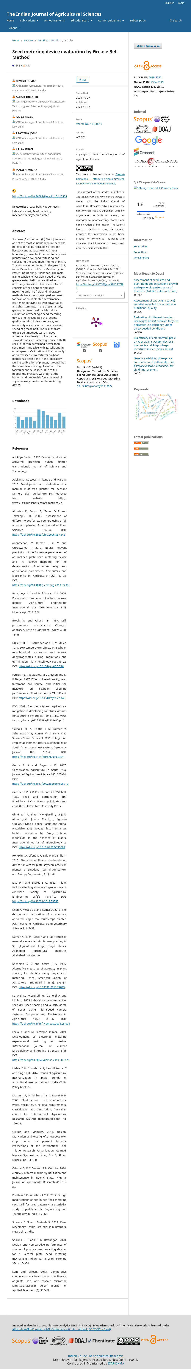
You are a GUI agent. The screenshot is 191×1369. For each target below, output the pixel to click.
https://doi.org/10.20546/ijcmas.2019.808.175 (40, 1060)
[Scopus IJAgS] (144, 122)
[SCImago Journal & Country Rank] (156, 188)
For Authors (140, 252)
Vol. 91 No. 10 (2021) (49, 40)
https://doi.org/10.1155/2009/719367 (42, 847)
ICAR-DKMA (116, 1363)
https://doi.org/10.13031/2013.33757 (35, 901)
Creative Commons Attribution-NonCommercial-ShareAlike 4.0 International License (100, 179)
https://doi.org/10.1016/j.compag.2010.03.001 (41, 585)
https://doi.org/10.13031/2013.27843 (42, 987)
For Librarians (141, 257)
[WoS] (162, 122)
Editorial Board (80, 20)
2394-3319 (157, 82)
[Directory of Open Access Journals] (161, 132)
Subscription (138, 20)
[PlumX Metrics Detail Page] (96, 322)
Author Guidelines (110, 20)
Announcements (54, 20)
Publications (28, 20)
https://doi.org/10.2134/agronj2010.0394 (38, 757)
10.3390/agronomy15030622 (94, 386)
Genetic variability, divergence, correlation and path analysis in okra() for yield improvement (154, 364)
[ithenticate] (102, 1344)
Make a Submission (148, 46)
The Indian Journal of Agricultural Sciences (54, 14)
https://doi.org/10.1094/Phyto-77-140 (42, 698)
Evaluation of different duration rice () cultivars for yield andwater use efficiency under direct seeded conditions (156, 323)
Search (177, 20)
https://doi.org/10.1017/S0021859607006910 (40, 783)
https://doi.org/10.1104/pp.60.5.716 (41, 666)
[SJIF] (142, 132)
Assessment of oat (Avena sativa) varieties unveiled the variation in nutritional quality (155, 304)
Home (10, 20)
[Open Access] (155, 1344)
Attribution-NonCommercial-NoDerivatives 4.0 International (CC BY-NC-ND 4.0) (61, 1329)
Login (181, 2)
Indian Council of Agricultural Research (95, 1356)
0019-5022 (155, 77)
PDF (83, 79)
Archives (28, 40)
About (13, 28)
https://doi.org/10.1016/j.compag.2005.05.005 (41, 1023)
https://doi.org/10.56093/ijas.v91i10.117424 (39, 196)
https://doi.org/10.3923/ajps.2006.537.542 (38, 534)
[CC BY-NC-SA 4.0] (128, 1344)
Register (169, 2)
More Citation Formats (91, 295)
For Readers (140, 246)
